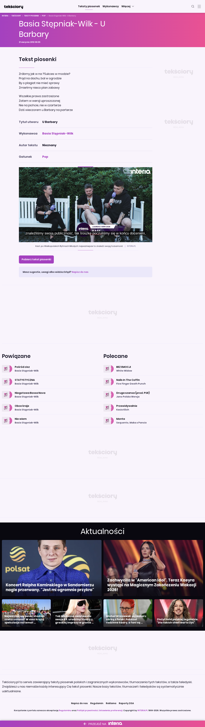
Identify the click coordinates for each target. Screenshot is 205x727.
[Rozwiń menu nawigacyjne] (199, 6)
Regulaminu (65, 710)
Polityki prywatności (87, 710)
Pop (44, 16)
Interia (5, 16)
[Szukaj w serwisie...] (193, 6)
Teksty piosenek (31, 16)
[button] (89, 6)
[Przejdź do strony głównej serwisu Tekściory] (13, 6)
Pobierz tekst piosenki (36, 259)
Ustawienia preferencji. (111, 710)
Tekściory (16, 16)
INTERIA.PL (142, 710)
